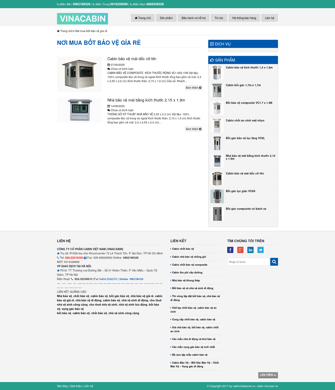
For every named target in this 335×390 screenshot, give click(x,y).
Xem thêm (192, 87)
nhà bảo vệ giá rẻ (142, 296)
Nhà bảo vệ (64, 296)
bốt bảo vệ (64, 313)
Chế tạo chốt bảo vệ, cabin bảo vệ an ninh (193, 309)
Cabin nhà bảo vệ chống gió (189, 256)
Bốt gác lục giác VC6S (240, 191)
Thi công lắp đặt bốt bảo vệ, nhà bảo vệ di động (195, 298)
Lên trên (267, 375)
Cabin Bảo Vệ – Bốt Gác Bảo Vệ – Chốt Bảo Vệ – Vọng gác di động (194, 364)
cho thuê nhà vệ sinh (103, 304)
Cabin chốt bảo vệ (183, 248)
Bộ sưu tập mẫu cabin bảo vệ (189, 354)
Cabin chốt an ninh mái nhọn (245, 120)
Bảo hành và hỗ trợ (194, 18)
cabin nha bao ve (267, 386)
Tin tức (219, 18)
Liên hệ (269, 18)
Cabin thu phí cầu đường (187, 272)
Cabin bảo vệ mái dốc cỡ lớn (131, 58)
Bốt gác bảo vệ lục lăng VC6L (245, 138)
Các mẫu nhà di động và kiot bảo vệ (193, 339)
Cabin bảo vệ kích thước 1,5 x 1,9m (249, 67)
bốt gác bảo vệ (119, 296)
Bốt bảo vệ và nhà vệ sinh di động (192, 288)
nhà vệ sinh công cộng (124, 313)
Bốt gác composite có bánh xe (246, 209)
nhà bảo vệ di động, (89, 300)
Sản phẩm (166, 18)
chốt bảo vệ (81, 296)
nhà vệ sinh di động (135, 300)
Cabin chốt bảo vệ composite (189, 264)
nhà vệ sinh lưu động (133, 304)
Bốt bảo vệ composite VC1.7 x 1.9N (249, 103)
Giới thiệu (76, 386)
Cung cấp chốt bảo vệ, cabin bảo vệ (193, 319)
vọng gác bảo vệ (73, 309)
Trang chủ (144, 18)
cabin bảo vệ (99, 296)
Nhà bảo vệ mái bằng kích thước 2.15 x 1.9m (146, 100)
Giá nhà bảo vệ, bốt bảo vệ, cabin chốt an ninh (194, 329)
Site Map (62, 386)
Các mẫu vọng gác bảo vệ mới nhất (193, 347)
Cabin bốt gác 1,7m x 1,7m (243, 85)
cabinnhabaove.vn (244, 386)
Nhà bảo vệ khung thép (186, 280)
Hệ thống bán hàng (244, 18)
